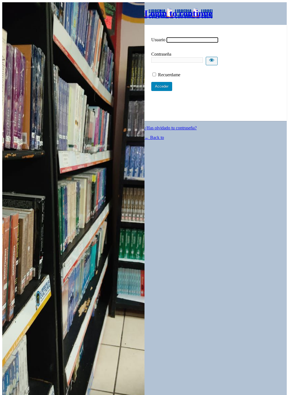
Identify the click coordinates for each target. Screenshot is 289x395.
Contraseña (161, 54)
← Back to (154, 137)
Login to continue (178, 13)
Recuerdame (169, 74)
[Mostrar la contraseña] (212, 61)
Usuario (158, 39)
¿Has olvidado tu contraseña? (170, 127)
